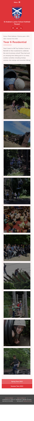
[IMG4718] (17, 361)
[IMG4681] (17, 134)
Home (5, 36)
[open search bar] (21, 28)
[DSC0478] (17, 247)
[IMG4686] (17, 106)
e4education (28, 401)
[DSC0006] (17, 276)
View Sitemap (9, 398)
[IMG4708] (17, 77)
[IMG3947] (17, 219)
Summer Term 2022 (12, 38)
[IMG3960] (17, 191)
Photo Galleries (12, 36)
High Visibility (21, 398)
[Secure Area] (13, 28)
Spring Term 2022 (17, 381)
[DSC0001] (17, 304)
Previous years (21, 36)
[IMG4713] (17, 333)
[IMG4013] (17, 162)
